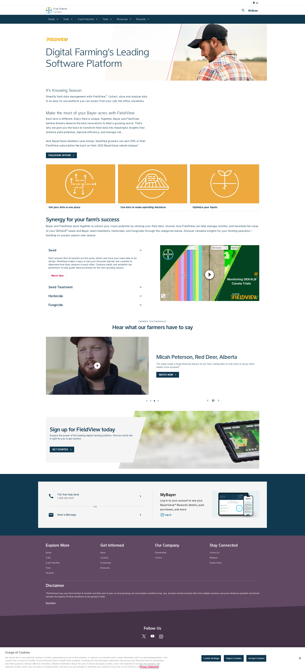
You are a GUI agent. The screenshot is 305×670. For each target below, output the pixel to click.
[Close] (299, 658)
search (243, 10)
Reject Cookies (233, 658)
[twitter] (144, 637)
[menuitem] (53, 19)
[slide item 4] (158, 400)
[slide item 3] (154, 400)
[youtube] (152, 637)
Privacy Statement (149, 666)
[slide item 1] (146, 400)
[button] (95, 250)
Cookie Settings (211, 658)
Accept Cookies (256, 658)
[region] (152, 658)
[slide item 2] (150, 400)
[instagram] (161, 638)
